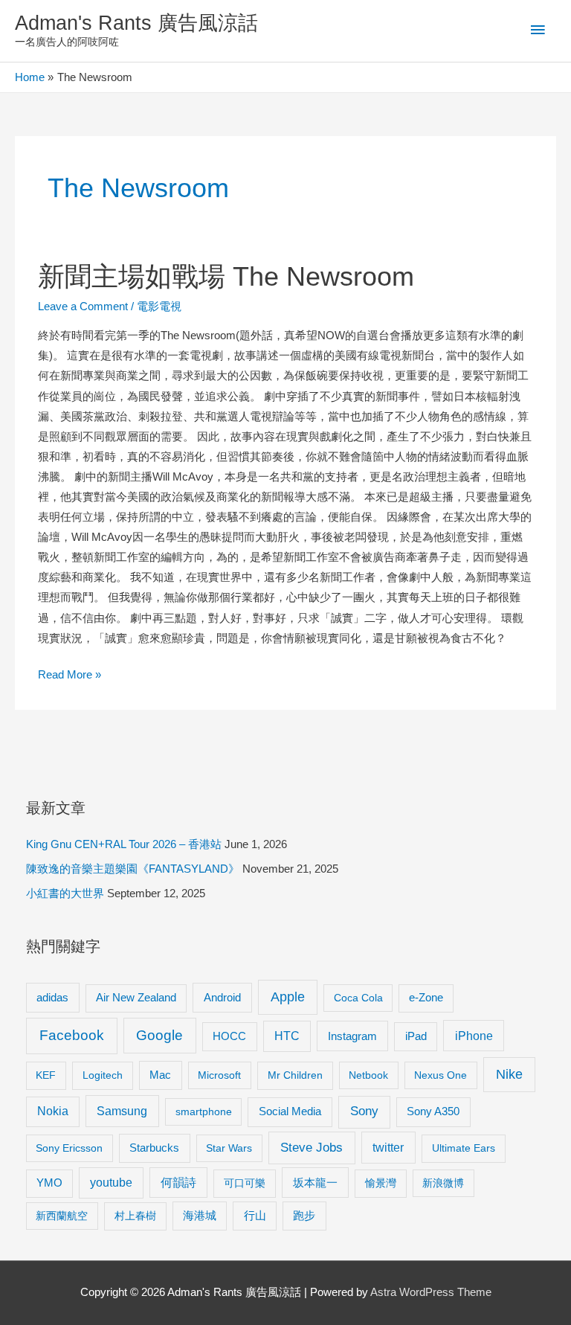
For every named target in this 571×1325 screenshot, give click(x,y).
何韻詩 (178, 1182)
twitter (388, 1147)
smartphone (203, 1111)
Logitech (103, 1075)
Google (159, 1035)
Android (222, 997)
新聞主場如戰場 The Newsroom (226, 276)
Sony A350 (433, 1111)
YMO (49, 1183)
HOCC (229, 1036)
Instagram (352, 1036)
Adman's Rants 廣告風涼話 (136, 22)
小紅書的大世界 (65, 893)
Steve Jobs (311, 1147)
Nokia (52, 1111)
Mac (160, 1075)
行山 (255, 1216)
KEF (46, 1075)
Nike (509, 1074)
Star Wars (229, 1148)
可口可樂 (244, 1183)
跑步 (304, 1216)
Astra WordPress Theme (430, 1292)
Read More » (69, 676)
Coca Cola (358, 998)
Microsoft (219, 1075)
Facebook (71, 1035)
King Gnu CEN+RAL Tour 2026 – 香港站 (124, 844)
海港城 (199, 1216)
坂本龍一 (315, 1182)
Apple (288, 996)
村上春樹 (135, 1216)
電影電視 (159, 306)
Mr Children (295, 1075)
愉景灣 (380, 1183)
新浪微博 (443, 1183)
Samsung (122, 1110)
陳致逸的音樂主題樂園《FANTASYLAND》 (132, 869)
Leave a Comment (83, 306)
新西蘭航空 (62, 1216)
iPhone (474, 1035)
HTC (287, 1036)
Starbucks (154, 1147)
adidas (52, 997)
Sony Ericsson (69, 1148)
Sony (364, 1111)
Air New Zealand (136, 998)
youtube (111, 1182)
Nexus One (440, 1075)
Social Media (290, 1111)
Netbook (368, 1075)
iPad (416, 1036)
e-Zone (426, 998)
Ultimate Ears (463, 1148)
